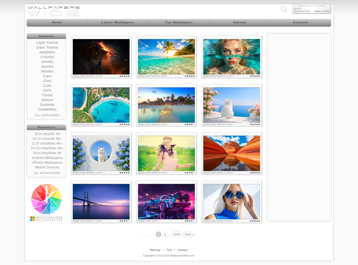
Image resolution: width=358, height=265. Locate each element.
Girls (47, 90)
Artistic (47, 62)
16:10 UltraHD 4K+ (47, 138)
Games (47, 66)
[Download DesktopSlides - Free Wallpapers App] (46, 202)
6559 (176, 234)
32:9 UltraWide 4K (47, 153)
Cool (47, 81)
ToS (169, 250)
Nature (47, 100)
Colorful (47, 57)
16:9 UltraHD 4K (47, 134)
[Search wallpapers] (284, 12)
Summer (47, 105)
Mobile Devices (47, 167)
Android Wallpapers (47, 158)
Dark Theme (47, 47)
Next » (189, 234)
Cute (47, 85)
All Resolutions (47, 173)
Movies (47, 71)
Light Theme (47, 43)
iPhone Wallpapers (47, 162)
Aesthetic (47, 52)
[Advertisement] (299, 61)
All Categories (47, 115)
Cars (47, 76)
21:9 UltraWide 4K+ (47, 143)
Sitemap (155, 250)
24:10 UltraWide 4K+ (47, 148)
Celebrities (47, 109)
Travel (47, 95)
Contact (183, 250)
